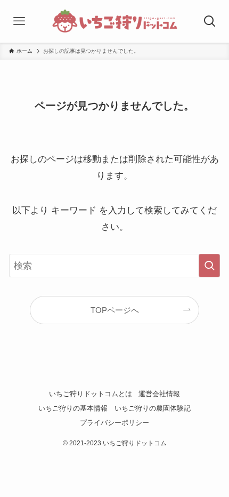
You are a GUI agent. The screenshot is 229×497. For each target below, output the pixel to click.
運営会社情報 (159, 394)
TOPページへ (115, 310)
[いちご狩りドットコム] (114, 21)
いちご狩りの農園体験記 (152, 408)
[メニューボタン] (19, 21)
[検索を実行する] (209, 265)
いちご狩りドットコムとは (90, 394)
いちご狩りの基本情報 (73, 408)
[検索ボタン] (210, 21)
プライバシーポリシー (114, 423)
